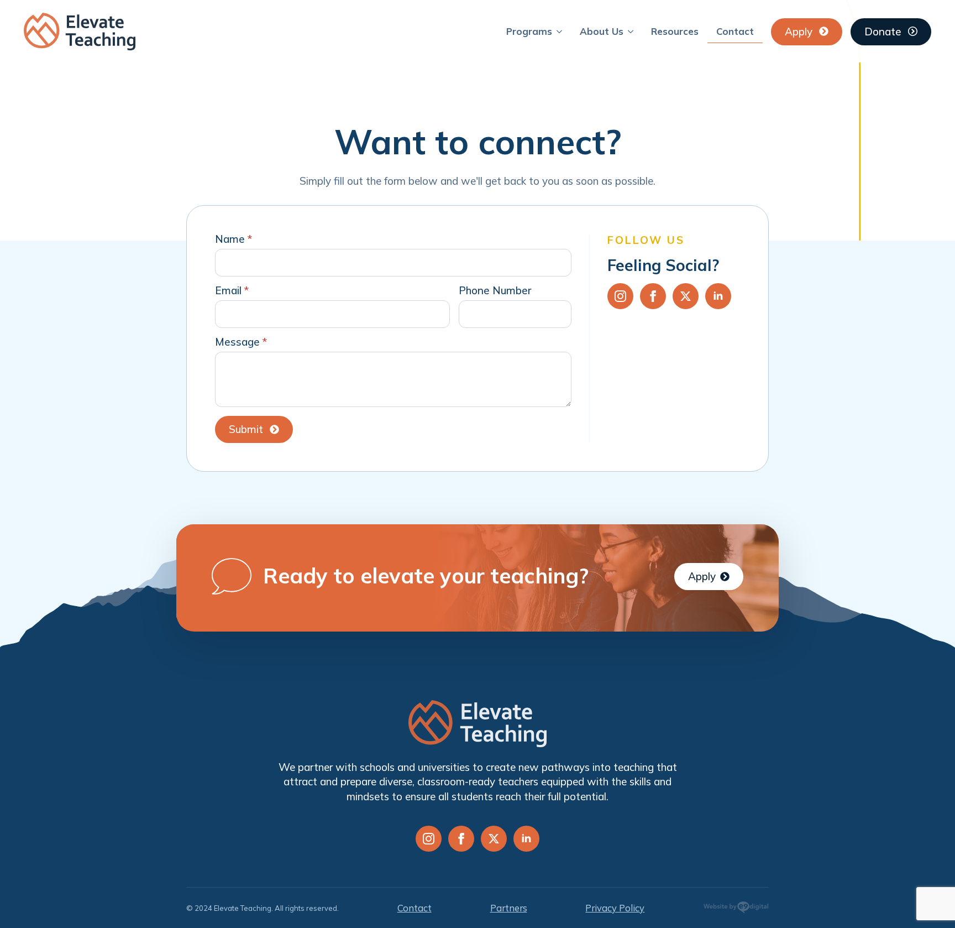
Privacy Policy (614, 908)
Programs (529, 31)
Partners (508, 908)
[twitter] (686, 296)
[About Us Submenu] (632, 31)
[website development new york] (736, 909)
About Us (601, 31)
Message (241, 342)
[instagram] (620, 296)
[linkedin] (718, 296)
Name (233, 239)
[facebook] (653, 296)
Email (232, 290)
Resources (675, 31)
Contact (735, 31)
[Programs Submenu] (561, 31)
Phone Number (495, 290)
